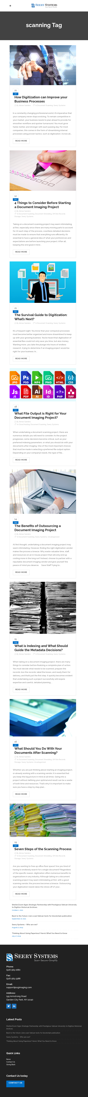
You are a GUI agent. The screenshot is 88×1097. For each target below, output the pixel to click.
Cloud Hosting (24, 424)
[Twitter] (8, 1006)
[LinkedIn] (14, 1006)
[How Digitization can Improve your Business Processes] (43, 65)
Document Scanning (45, 105)
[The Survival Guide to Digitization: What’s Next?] (43, 282)
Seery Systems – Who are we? (24, 925)
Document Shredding (43, 214)
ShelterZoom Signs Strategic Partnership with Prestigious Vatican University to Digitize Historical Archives (44, 1027)
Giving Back (10, 1064)
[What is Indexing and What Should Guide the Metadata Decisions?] (43, 608)
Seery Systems (59, 105)
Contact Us (10, 1062)
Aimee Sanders (25, 105)
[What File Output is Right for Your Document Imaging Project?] (43, 385)
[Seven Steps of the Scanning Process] (43, 820)
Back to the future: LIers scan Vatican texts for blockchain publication (42, 916)
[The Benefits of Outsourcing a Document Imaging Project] (43, 491)
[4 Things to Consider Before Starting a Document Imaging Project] (43, 170)
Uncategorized (53, 537)
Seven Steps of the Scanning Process (43, 849)
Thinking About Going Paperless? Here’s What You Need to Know (39, 933)
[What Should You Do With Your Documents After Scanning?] (43, 718)
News (8, 1059)
